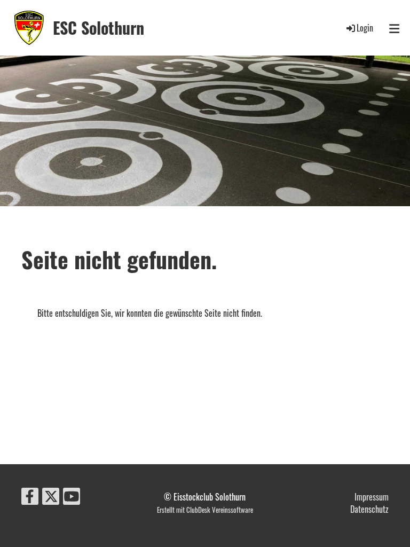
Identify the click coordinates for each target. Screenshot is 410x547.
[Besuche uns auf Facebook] (29, 497)
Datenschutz (369, 509)
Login (365, 27)
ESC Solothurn (98, 28)
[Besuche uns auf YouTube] (71, 497)
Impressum (371, 496)
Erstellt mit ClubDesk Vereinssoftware (205, 510)
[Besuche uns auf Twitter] (50, 497)
